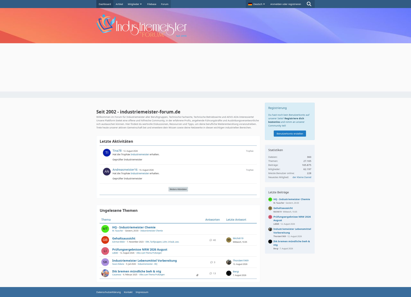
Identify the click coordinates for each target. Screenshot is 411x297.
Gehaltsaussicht (123, 238)
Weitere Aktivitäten (178, 189)
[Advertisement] (205, 67)
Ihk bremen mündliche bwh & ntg (136, 271)
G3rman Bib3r (118, 241)
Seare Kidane (118, 264)
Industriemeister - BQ (147, 264)
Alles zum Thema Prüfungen (149, 253)
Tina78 (117, 151)
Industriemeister (140, 154)
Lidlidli (115, 253)
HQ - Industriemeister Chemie (134, 227)
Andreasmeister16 (125, 169)
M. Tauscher (117, 230)
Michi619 (238, 238)
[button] (257, 4)
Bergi (236, 271)
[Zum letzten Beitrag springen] (228, 240)
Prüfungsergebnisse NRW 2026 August (139, 249)
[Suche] (309, 4)
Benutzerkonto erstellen (290, 133)
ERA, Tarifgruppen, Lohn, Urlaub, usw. (162, 241)
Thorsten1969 (241, 260)
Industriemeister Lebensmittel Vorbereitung (144, 260)
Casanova (116, 274)
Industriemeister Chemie (151, 230)
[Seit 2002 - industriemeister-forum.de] (205, 25)
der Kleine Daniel (302, 177)
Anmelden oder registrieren (285, 4)
